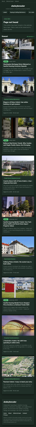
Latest (5, 12)
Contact (17, 1)
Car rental (31, 12)
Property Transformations (11, 338)
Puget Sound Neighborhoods (12, 178)
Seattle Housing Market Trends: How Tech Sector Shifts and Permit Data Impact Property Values (17, 224)
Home (5, 413)
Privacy (6, 415)
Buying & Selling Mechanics (17, 12)
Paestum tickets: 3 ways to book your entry (17, 382)
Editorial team (9, 1)
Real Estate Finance (9, 259)
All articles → (30, 36)
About (3, 1)
